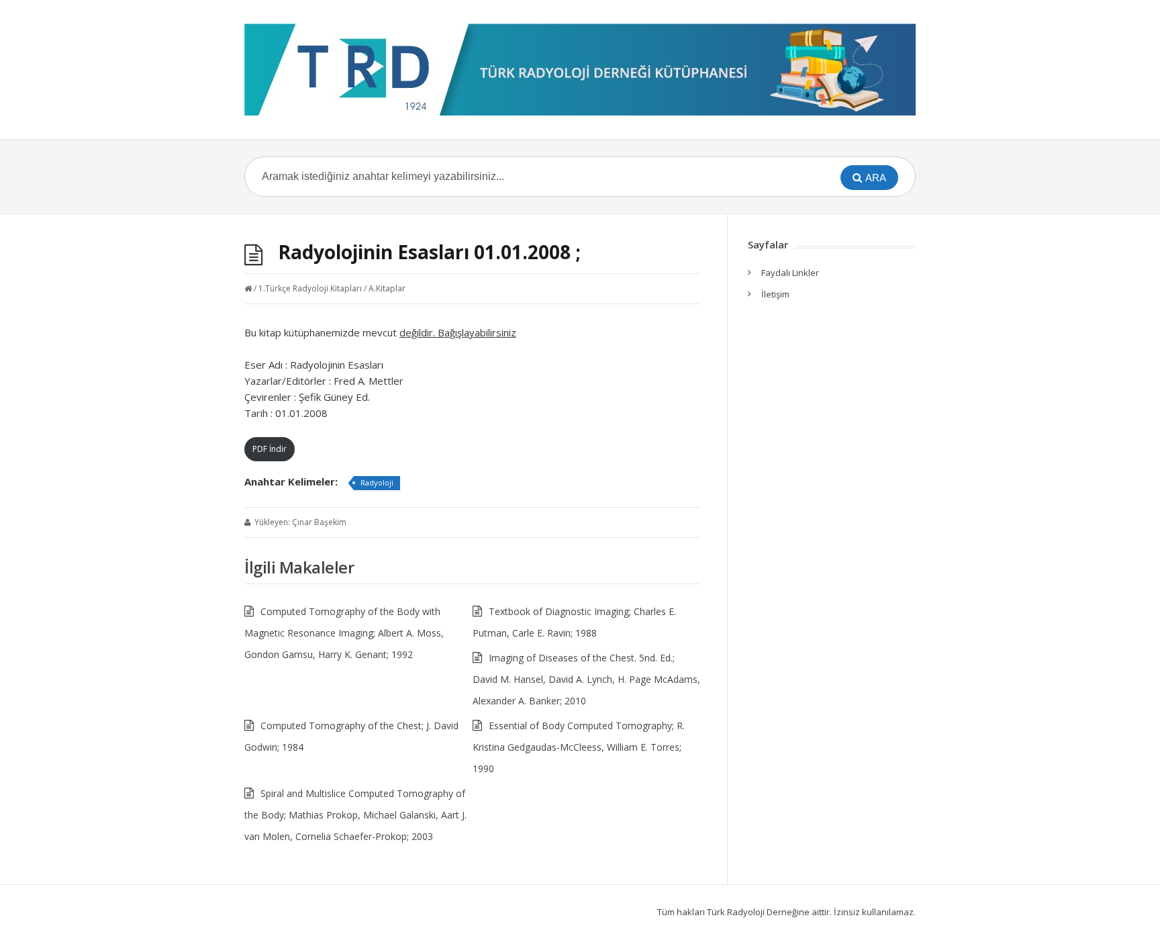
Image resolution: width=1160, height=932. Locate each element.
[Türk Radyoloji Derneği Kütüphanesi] (580, 69)
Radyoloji (376, 482)
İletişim (775, 294)
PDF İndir (269, 449)
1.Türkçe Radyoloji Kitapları (310, 288)
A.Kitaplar (387, 288)
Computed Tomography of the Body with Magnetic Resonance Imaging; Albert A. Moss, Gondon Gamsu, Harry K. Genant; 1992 (344, 633)
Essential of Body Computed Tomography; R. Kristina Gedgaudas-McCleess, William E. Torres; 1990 (579, 747)
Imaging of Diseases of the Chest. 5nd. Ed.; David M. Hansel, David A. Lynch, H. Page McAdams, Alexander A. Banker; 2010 (586, 679)
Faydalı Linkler (790, 273)
